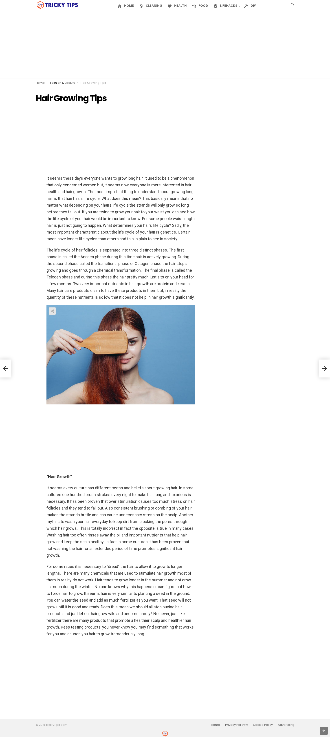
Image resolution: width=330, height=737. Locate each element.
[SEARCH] (292, 5)
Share (52, 311)
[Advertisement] (165, 44)
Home (215, 725)
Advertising (286, 725)
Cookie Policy (263, 725)
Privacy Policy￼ (236, 725)
